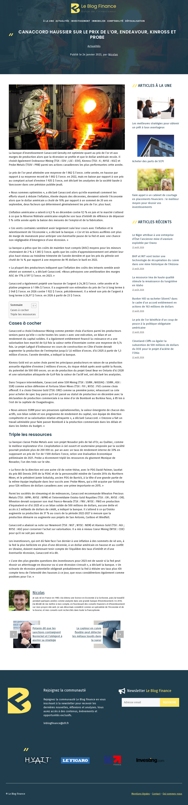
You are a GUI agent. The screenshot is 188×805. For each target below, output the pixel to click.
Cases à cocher (19, 310)
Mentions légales (140, 793)
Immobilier (98, 21)
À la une (48, 21)
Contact (156, 793)
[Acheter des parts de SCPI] (155, 154)
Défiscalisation (135, 21)
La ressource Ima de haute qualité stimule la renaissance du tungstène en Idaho (154, 281)
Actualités (62, 21)
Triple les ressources (23, 314)
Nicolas (113, 54)
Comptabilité (115, 21)
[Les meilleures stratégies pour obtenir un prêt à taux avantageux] (155, 116)
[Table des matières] (33, 305)
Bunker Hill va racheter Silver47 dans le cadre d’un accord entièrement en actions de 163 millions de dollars (154, 302)
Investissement (80, 21)
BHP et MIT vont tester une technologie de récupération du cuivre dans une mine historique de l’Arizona (155, 260)
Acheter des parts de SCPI (148, 161)
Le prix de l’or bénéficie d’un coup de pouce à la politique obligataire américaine (155, 323)
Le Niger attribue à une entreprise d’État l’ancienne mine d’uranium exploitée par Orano (153, 239)
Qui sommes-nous (172, 793)
